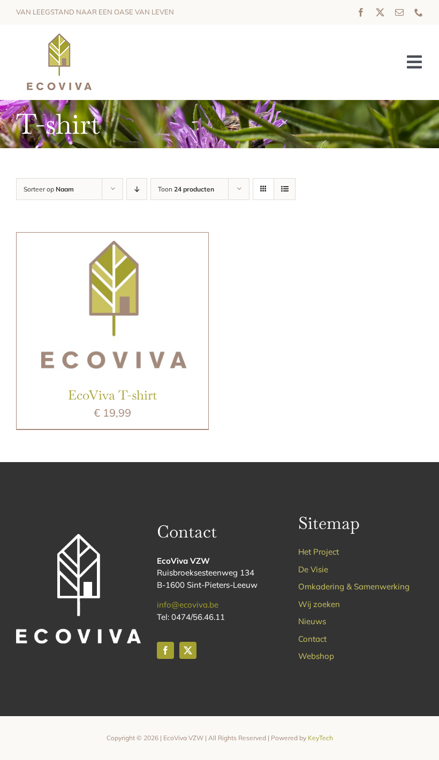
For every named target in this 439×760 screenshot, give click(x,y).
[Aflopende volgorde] (136, 189)
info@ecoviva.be (187, 605)
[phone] (418, 12)
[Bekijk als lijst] (284, 189)
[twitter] (380, 12)
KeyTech (320, 738)
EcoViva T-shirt (112, 395)
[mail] (399, 12)
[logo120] (58, 35)
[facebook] (361, 12)
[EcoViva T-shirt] (112, 240)
